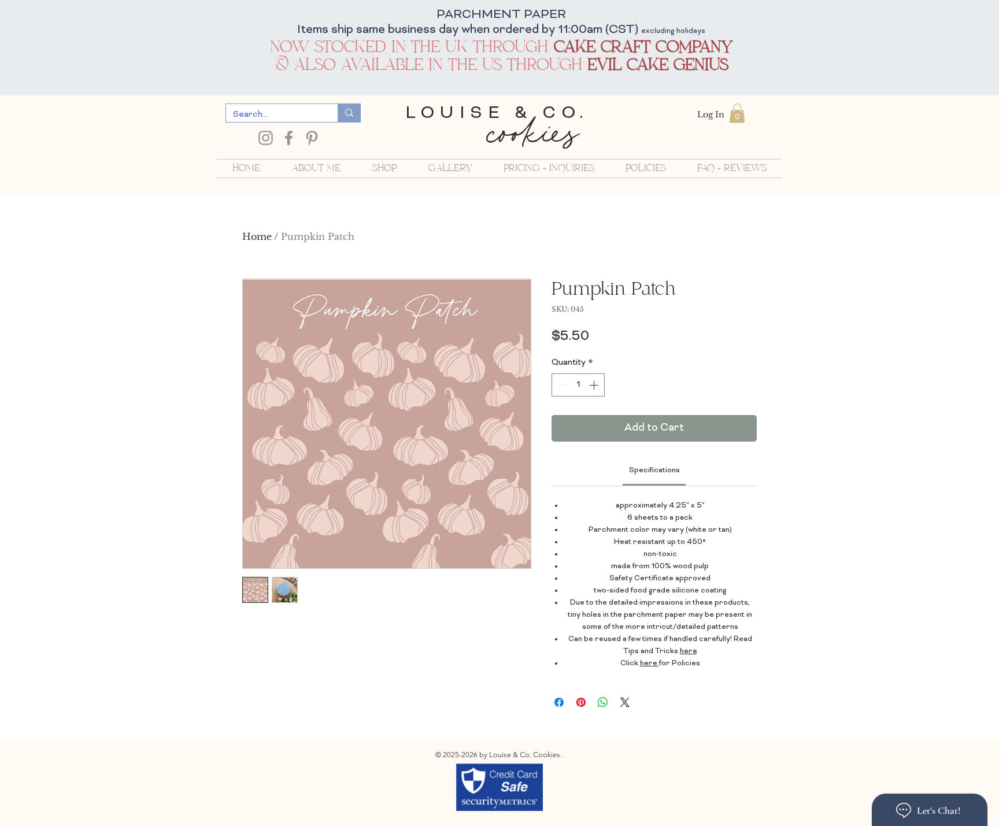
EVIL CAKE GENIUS (657, 65)
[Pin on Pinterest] (581, 702)
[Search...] (349, 113)
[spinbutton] (578, 385)
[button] (737, 113)
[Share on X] (625, 702)
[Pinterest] (311, 137)
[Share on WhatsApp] (603, 702)
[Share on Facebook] (559, 702)
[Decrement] (561, 385)
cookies (531, 138)
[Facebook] (288, 137)
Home (257, 236)
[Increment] (595, 385)
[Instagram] (265, 137)
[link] (654, 470)
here (688, 651)
